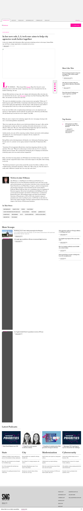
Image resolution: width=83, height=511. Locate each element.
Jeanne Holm (42, 211)
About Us (4, 503)
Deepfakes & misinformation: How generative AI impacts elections (51, 447)
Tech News (14, 217)
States (23, 209)
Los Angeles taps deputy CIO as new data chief (69, 239)
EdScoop (47, 20)
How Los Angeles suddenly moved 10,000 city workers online (69, 247)
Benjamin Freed (19, 236)
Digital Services (29, 214)
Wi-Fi (21, 214)
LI (73, 500)
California (30, 209)
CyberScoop (39, 20)
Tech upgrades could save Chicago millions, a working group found (69, 231)
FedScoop (21, 20)
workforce (6, 214)
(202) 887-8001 (72, 494)
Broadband (15, 214)
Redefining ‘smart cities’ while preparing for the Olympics (28, 230)
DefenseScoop (29, 20)
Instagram (76, 500)
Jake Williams (6, 46)
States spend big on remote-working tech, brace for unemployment (69, 255)
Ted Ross (34, 211)
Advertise (77, 20)
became (29, 87)
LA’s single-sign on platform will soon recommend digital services (30, 239)
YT (78, 500)
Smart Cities (16, 209)
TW (71, 500)
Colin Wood (69, 128)
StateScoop (6, 20)
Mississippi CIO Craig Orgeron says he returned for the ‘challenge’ (71, 447)
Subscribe (76, 25)
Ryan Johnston (18, 241)
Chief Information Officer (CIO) (11, 211)
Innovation (6, 217)
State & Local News (40, 214)
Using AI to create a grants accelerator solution (29, 447)
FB (69, 500)
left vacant (23, 96)
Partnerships (6, 209)
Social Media (25, 211)
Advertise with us (73, 491)
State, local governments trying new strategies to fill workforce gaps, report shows (71, 74)
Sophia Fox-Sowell (68, 77)
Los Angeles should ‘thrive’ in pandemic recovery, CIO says (28, 332)
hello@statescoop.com (75, 497)
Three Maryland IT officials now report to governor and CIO (70, 93)
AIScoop (14, 20)
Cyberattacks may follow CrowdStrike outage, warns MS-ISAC (72, 125)
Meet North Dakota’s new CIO (10, 446)
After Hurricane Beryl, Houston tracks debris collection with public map (71, 84)
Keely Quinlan (67, 87)
